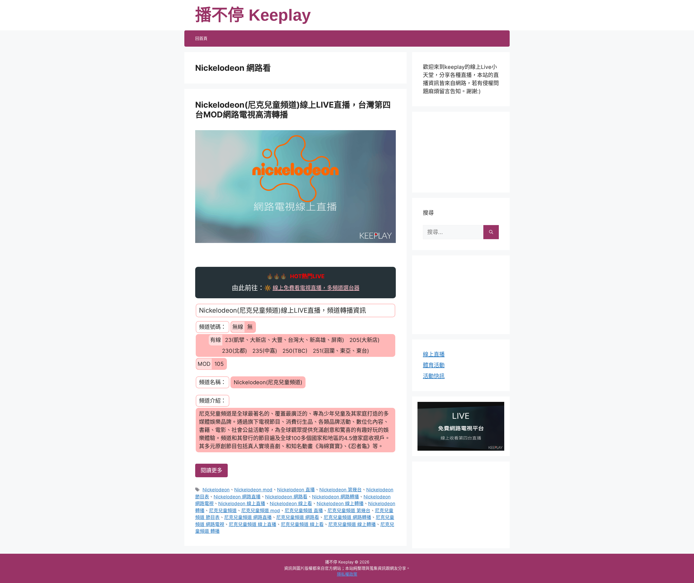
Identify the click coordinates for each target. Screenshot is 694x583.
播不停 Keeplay (253, 15)
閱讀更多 (211, 470)
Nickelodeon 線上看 (291, 503)
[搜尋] (491, 232)
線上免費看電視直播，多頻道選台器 (316, 288)
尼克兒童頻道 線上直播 (252, 524)
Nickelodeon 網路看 (286, 496)
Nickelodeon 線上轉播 (340, 503)
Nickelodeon (216, 489)
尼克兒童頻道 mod (260, 510)
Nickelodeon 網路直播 (237, 496)
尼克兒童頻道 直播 (304, 510)
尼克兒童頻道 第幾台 (348, 510)
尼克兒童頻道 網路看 (297, 517)
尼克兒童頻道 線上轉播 (352, 524)
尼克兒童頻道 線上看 (302, 524)
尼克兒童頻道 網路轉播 (347, 517)
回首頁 (201, 38)
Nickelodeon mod (253, 489)
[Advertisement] (460, 151)
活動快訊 (434, 376)
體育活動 (434, 365)
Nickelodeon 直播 (296, 489)
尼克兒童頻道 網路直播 (248, 517)
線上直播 (434, 354)
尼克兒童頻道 (223, 510)
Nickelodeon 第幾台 (340, 489)
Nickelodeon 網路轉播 (335, 496)
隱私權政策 (347, 574)
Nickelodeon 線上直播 (241, 503)
